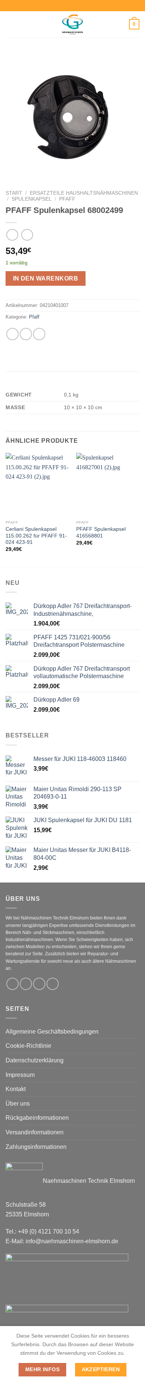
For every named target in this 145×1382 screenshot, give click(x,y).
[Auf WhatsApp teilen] (12, 334)
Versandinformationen (35, 1132)
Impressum (20, 1075)
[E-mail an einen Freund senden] (39, 334)
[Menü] (10, 24)
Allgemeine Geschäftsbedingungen (52, 1031)
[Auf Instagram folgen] (26, 984)
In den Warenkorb (45, 278)
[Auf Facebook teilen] (26, 334)
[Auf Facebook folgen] (12, 984)
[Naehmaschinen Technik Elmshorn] (72, 24)
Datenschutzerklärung (35, 1060)
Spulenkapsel (32, 199)
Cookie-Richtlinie (28, 1046)
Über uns (18, 1103)
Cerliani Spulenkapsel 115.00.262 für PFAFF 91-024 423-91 (36, 535)
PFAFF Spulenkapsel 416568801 (101, 532)
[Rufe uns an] (52, 984)
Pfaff (67, 199)
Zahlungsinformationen (36, 1147)
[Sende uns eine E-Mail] (39, 984)
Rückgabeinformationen (37, 1118)
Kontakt (16, 1089)
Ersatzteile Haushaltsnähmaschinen (84, 193)
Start (14, 193)
